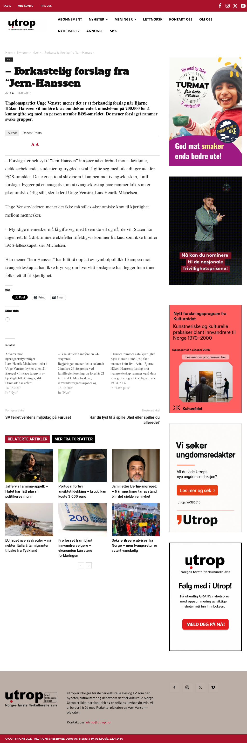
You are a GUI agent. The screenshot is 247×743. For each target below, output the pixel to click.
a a (12, 93)
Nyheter (22, 52)
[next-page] (89, 565)
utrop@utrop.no (98, 722)
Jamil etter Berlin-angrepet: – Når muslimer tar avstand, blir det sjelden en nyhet (135, 491)
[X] (200, 688)
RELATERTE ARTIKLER (27, 439)
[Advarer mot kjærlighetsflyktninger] (31, 373)
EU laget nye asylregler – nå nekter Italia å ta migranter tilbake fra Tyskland (28, 545)
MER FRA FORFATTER (74, 439)
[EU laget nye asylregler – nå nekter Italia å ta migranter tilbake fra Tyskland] (29, 519)
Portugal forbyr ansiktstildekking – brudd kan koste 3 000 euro (82, 491)
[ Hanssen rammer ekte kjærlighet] (136, 371)
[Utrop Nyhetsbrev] (205, 649)
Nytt (35, 52)
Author (12, 133)
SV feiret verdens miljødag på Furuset (38, 417)
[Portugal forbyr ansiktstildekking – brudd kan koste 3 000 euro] (82, 465)
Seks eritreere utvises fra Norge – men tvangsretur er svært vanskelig (134, 545)
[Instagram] (187, 687)
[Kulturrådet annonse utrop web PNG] (205, 411)
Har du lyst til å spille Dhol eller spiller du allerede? (124, 420)
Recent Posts (32, 133)
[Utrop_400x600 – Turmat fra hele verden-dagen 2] (205, 164)
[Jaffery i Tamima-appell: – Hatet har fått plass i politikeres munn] (29, 465)
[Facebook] (174, 688)
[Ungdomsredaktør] (205, 530)
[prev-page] (81, 565)
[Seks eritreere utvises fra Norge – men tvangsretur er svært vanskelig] (136, 519)
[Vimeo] (213, 688)
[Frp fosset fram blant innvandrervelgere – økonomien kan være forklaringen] (82, 519)
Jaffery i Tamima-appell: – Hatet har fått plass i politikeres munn (26, 491)
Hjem (9, 52)
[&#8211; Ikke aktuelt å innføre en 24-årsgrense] (84, 373)
